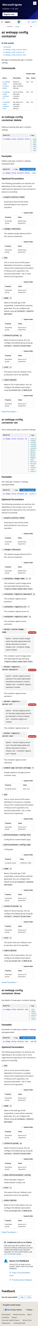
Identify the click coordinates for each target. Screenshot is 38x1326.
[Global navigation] (2, 22)
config (17, 26)
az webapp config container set (14, 52)
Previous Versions (19, 1314)
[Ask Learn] (31, 26)
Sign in (34, 22)
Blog (29, 1314)
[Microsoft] (19, 22)
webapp (10, 26)
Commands (7, 47)
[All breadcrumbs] (3, 26)
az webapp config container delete (15, 50)
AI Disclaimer (6, 1314)
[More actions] (34, 26)
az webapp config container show (14, 55)
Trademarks (6, 1323)
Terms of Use (27, 1320)
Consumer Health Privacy (10, 1320)
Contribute (5, 1317)
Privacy (13, 1317)
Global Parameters (9, 411)
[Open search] (29, 22)
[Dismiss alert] (34, 3)
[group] (19, 145)
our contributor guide (12, 1254)
